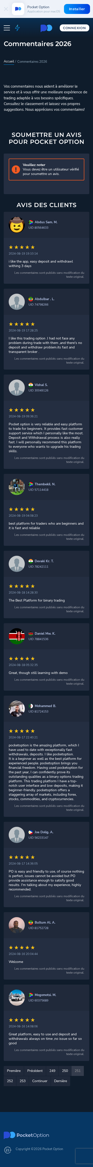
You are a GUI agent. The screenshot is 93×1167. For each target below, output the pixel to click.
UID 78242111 (38, 567)
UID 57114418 (38, 490)
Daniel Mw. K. (45, 634)
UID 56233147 (38, 838)
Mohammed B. (45, 706)
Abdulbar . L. (44, 299)
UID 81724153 (38, 712)
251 (78, 1070)
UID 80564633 (38, 228)
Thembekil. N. (45, 484)
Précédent (35, 1070)
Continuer (39, 1081)
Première (14, 1070)
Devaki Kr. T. (44, 561)
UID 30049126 (38, 390)
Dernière (60, 1081)
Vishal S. (41, 385)
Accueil (9, 61)
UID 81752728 (38, 928)
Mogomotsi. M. (45, 995)
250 (65, 1070)
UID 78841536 (38, 639)
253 (23, 1081)
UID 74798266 (38, 305)
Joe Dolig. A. (44, 832)
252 (10, 1081)
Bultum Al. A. (45, 923)
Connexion (74, 28)
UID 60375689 (38, 1000)
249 (52, 1070)
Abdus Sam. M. (46, 222)
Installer (77, 9)
